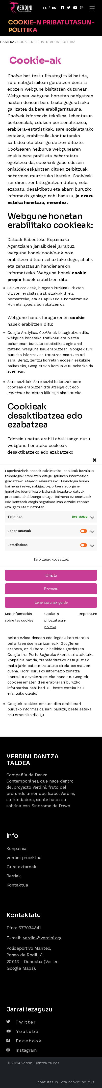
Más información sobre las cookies (19, 617)
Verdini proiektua (24, 857)
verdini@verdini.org (42, 937)
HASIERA (7, 42)
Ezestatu (51, 589)
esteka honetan (57, 677)
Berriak (13, 875)
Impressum (88, 614)
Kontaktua (17, 884)
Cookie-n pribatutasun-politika (55, 620)
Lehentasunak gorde (51, 602)
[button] (94, 460)
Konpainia (16, 848)
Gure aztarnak (21, 866)
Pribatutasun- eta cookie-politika (65, 1082)
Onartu (51, 575)
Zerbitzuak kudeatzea (51, 559)
